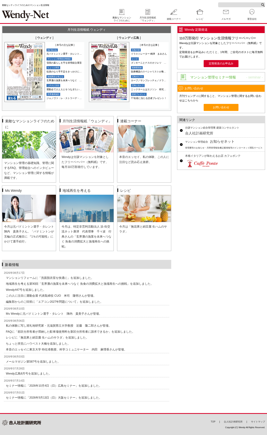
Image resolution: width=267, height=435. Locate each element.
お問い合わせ (221, 107)
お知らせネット (224, 144)
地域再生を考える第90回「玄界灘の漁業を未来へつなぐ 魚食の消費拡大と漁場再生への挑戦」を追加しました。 (79, 283)
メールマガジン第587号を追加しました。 (33, 361)
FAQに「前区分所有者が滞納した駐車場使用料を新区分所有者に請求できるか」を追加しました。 (70, 331)
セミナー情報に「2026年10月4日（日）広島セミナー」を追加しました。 (54, 385)
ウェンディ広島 (129, 37)
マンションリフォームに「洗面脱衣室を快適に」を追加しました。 (50, 277)
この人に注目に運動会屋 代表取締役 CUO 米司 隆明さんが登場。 (51, 295)
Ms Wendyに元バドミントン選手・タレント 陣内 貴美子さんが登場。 (54, 313)
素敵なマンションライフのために (121, 19)
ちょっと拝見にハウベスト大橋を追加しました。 (38, 343)
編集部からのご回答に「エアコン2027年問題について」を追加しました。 (54, 301)
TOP (213, 421)
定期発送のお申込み (221, 63)
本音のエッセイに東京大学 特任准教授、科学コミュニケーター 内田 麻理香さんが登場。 (66, 349)
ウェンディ (44, 37)
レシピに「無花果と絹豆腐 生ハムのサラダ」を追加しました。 (47, 337)
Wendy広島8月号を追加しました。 (29, 373)
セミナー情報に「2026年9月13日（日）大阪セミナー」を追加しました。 (54, 397)
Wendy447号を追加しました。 (26, 289)
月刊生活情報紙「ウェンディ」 (148, 19)
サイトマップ (258, 421)
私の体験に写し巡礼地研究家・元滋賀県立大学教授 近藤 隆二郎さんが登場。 (58, 325)
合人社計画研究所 (212, 130)
